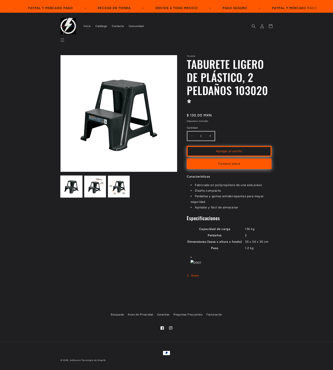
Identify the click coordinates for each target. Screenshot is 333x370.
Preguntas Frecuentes (188, 314)
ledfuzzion (75, 360)
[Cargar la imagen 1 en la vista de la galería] (71, 186)
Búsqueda (117, 314)
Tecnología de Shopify (94, 360)
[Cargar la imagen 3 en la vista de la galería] (119, 186)
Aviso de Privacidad (140, 314)
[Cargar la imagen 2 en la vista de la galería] (95, 186)
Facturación (214, 314)
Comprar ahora (229, 163)
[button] (62, 40)
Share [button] (195, 275)
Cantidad (192, 127)
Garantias (163, 314)
